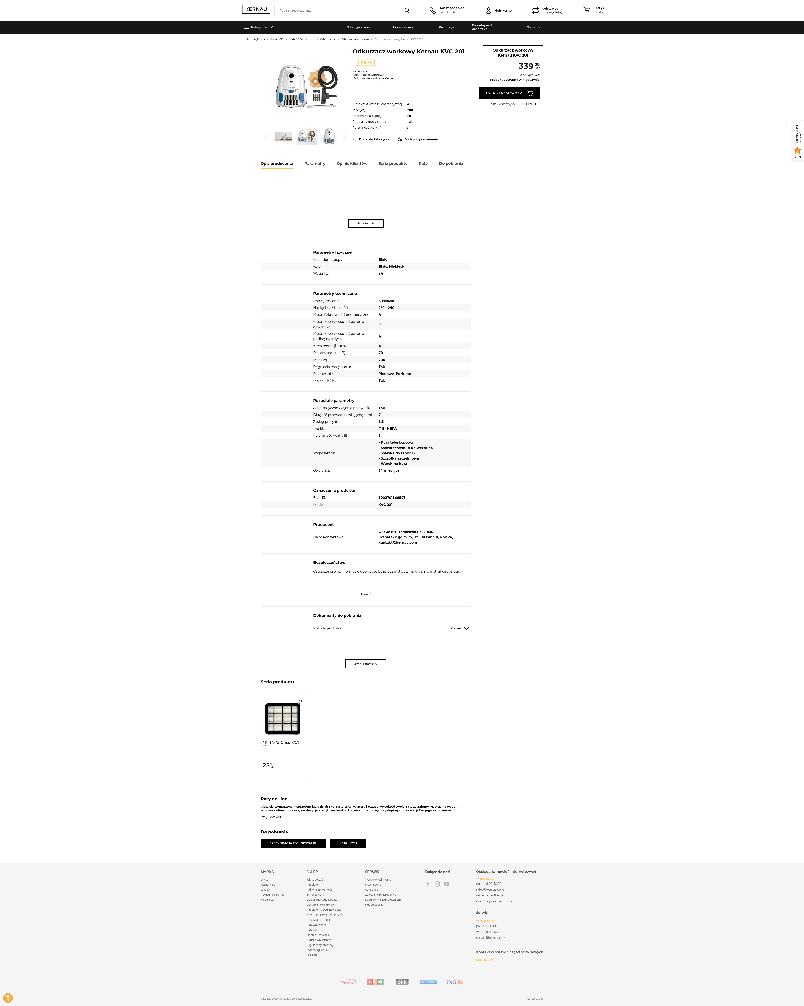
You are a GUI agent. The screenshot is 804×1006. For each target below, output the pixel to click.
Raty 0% (312, 929)
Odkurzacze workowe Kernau (374, 78)
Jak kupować (315, 879)
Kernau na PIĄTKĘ (272, 894)
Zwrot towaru (315, 894)
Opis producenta (277, 163)
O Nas (264, 879)
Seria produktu (393, 163)
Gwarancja (372, 889)
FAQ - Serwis (373, 884)
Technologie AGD (317, 950)
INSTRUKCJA (348, 843)
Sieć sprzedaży (374, 904)
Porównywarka (316, 924)
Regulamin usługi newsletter (325, 909)
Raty (423, 163)
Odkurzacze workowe (368, 75)
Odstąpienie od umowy (321, 904)
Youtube (446, 884)
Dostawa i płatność (319, 919)
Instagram (437, 884)
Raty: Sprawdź (529, 75)
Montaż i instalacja (318, 934)
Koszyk (599, 8)
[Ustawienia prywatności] (8, 998)
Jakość (265, 889)
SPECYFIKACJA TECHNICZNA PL (293, 843)
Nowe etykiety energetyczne (325, 914)
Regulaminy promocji (320, 945)
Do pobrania (451, 163)
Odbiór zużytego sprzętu (322, 899)
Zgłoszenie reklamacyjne (380, 894)
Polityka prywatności (320, 889)
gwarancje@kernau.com (494, 901)
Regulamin (313, 884)
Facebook (427, 884)
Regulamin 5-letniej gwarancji (384, 899)
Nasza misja (268, 884)
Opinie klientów (352, 163)
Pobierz (456, 628)
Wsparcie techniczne (378, 879)
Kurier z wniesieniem (320, 939)
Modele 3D (267, 899)
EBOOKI (312, 955)
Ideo (540, 998)
